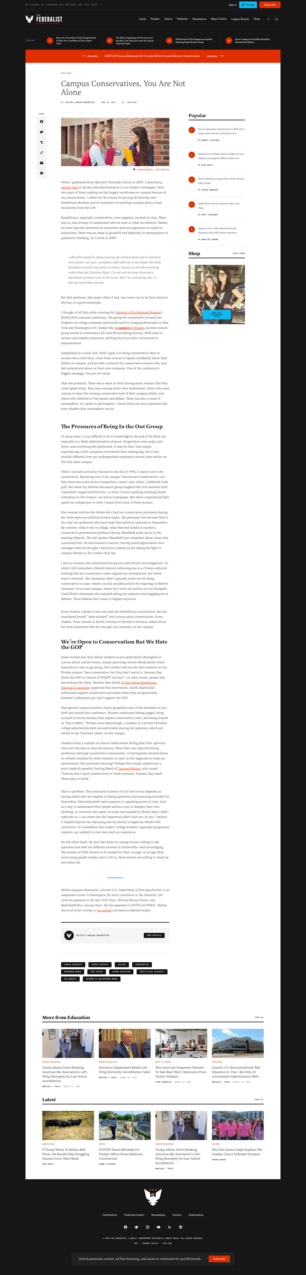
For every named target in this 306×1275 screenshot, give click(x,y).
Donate (250, 4)
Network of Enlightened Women (137, 312)
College (122, 964)
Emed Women (129, 328)
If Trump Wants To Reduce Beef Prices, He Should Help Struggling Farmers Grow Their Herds (65, 1154)
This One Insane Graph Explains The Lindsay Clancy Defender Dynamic (237, 1152)
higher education (121, 971)
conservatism (142, 964)
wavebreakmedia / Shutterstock (153, 169)
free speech (97, 971)
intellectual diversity (152, 971)
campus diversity (73, 964)
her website (104, 910)
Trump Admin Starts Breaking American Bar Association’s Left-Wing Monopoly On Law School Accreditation (64, 1074)
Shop (194, 253)
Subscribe (270, 4)
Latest (49, 1100)
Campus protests (100, 964)
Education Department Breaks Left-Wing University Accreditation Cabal (124, 1070)
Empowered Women (72, 971)
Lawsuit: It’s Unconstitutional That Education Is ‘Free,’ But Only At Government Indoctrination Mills (236, 1072)
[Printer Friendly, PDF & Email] (41, 173)
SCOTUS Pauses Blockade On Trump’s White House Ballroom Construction (121, 1154)
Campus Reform (129, 769)
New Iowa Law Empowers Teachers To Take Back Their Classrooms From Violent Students (180, 1072)
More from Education (66, 1017)
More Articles (154, 935)
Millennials (70, 979)
